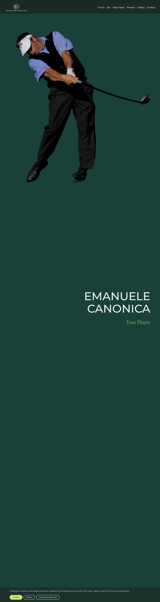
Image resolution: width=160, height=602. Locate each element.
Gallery (141, 7)
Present (131, 7)
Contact (151, 7)
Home (101, 7)
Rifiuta (29, 597)
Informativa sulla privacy (118, 591)
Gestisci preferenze (48, 597)
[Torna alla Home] (16, 7)
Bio (108, 7)
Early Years (118, 7)
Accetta (16, 597)
